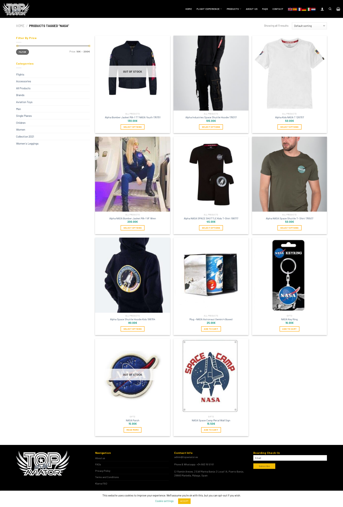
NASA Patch (132, 420)
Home (188, 9)
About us (251, 9)
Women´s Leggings (27, 143)
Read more (132, 429)
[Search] (330, 9)
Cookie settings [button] (164, 501)
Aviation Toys (24, 102)
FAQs (265, 9)
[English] (290, 8)
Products (233, 9)
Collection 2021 (25, 136)
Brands (20, 95)
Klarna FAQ (101, 483)
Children (21, 122)
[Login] (322, 9)
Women (20, 129)
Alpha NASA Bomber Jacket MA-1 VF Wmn (132, 218)
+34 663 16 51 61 (205, 464)
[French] (299, 8)
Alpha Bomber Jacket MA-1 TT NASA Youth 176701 (132, 117)
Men (18, 109)
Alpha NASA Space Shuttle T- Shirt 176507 (289, 218)
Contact (277, 9)
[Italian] (309, 8)
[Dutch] (313, 8)
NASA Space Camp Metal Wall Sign (211, 420)
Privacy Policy (102, 470)
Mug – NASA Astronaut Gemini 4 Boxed (211, 319)
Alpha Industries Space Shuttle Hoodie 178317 (211, 117)
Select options (132, 127)
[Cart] (338, 9)
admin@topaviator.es (186, 457)
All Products (23, 88)
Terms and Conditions (107, 477)
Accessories (23, 81)
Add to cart (211, 329)
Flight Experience (208, 9)
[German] (304, 8)
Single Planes (24, 115)
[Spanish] (295, 8)
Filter (22, 52)
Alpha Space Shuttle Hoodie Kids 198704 (132, 319)
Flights (20, 74)
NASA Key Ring (289, 319)
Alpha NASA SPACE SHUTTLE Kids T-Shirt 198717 (211, 218)
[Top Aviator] (16, 9)
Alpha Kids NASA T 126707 (289, 117)
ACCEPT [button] (184, 501)
